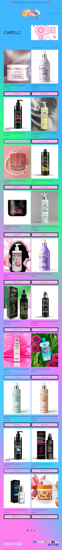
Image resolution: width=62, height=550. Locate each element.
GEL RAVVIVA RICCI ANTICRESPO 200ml (15, 133)
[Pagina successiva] (35, 524)
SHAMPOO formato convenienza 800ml (42, 180)
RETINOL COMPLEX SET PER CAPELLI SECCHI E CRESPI (44, 417)
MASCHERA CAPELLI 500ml (11, 226)
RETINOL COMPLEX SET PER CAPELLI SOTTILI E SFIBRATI (17, 417)
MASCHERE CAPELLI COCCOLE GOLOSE (15, 180)
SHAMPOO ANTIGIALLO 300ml (12, 464)
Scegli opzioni (17, 93)
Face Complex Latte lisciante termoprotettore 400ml (17, 274)
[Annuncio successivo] (59, 2)
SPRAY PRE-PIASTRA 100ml (11, 321)
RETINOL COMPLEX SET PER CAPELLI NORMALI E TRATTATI (44, 227)
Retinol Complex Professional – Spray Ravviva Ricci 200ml (44, 322)
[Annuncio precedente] (3, 2)
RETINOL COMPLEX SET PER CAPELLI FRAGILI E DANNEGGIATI (44, 133)
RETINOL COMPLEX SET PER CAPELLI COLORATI (14, 86)
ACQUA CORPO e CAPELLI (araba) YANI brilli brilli (16, 369)
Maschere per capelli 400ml (39, 510)
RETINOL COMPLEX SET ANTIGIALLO (41, 274)
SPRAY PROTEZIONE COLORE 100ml (41, 464)
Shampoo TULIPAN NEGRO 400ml (40, 369)
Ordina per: (34, 47)
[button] (3, 13)
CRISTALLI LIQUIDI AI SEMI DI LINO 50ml (15, 510)
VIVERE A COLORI (10, 549)
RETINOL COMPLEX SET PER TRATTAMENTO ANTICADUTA (43, 86)
